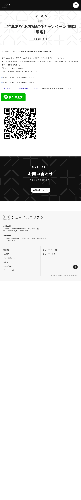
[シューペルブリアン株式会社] (6, 5)
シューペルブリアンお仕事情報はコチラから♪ (21, 88)
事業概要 (6, 250)
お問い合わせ (7, 266)
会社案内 (6, 254)
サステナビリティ (9, 258)
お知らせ (6, 262)
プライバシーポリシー (10, 270)
